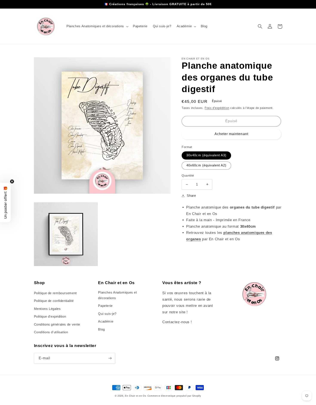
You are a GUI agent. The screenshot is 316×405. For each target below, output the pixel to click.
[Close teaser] (12, 181)
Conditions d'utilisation (51, 332)
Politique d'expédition (50, 316)
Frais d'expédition (217, 108)
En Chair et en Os (135, 395)
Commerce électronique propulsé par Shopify (174, 395)
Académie (105, 321)
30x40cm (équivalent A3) (206, 155)
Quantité (188, 175)
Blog (101, 329)
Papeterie (105, 306)
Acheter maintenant (231, 134)
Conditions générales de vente (57, 324)
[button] (97, 26)
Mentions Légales (47, 309)
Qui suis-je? (107, 313)
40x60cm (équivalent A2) (206, 165)
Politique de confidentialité (54, 301)
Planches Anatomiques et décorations (117, 295)
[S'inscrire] (110, 358)
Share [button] (191, 195)
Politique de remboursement (55, 293)
